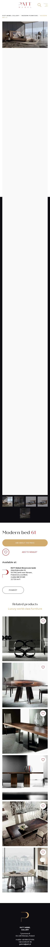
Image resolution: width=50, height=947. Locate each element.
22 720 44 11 (15, 579)
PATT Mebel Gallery (10, 15)
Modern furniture (30, 15)
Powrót (13, 590)
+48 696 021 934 (28, 940)
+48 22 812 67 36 (25, 942)
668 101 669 (21, 577)
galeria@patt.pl (25, 944)
